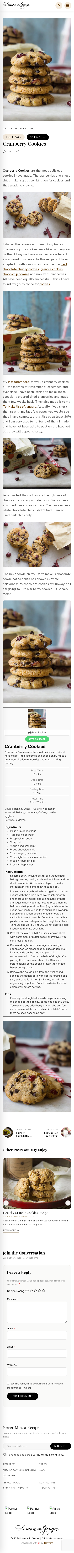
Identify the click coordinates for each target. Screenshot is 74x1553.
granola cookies (51, 269)
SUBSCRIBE (60, 1446)
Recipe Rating (15, 1291)
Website (12, 1365)
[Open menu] (67, 5)
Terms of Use (47, 1488)
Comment (13, 1299)
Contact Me (47, 1482)
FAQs (42, 1470)
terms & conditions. (52, 1454)
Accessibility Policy (16, 1488)
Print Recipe (39, 137)
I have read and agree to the (35, 1454)
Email (11, 1346)
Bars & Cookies (27, 129)
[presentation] (6, 1203)
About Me (9, 1464)
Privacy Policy (12, 1482)
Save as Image (37, 739)
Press (43, 1464)
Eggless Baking (10, 129)
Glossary (9, 1475)
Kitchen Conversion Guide (19, 1470)
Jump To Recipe (13, 137)
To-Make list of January (19, 407)
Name (11, 1328)
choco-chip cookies (16, 274)
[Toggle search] (58, 5)
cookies (44, 284)
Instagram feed (19, 382)
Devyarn (48, 1543)
